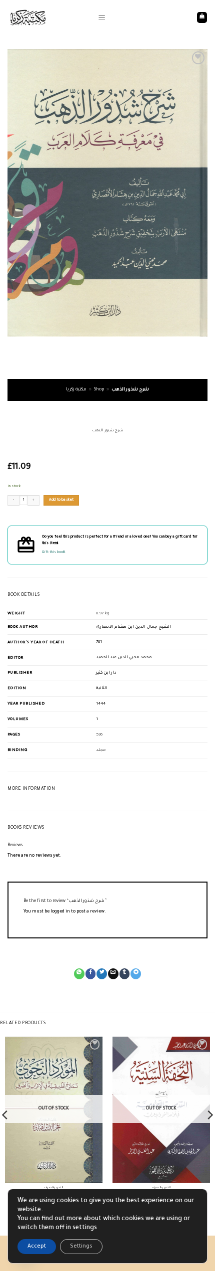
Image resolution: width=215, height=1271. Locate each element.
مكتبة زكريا (76, 389)
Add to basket (61, 500)
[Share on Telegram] (135, 973)
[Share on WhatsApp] (79, 973)
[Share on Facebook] (91, 973)
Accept (37, 1247)
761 (99, 642)
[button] (102, 17)
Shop (99, 389)
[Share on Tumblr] (125, 973)
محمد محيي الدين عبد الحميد (124, 657)
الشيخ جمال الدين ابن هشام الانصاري (133, 627)
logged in (60, 911)
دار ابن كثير (106, 673)
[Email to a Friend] (113, 973)
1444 (101, 704)
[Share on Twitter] (101, 973)
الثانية (102, 688)
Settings (81, 1247)
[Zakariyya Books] (49, 17)
